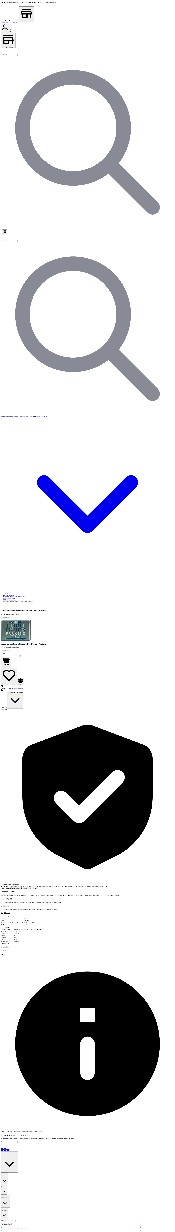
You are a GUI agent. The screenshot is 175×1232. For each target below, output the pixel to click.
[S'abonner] (1, 1144)
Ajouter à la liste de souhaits (8, 684)
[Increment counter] (20, 656)
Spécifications (16, 888)
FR (10, 30)
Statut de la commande (11, 22)
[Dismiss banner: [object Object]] (1, 5)
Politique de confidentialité (20, 1229)
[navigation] (87, 23)
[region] (87, 14)
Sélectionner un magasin (16, 688)
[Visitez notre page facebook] (2, 1150)
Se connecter (4, 32)
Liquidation (15, 416)
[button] (87, 237)
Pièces (35, 888)
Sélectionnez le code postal (15, 692)
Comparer (20, 684)
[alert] (87, 798)
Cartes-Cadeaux (35, 416)
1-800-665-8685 (37, 1131)
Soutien (3, 22)
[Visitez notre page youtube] (8, 1150)
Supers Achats (8, 416)
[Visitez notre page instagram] (5, 1150)
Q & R (30, 888)
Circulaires (22, 416)
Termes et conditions (7, 1229)
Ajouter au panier (5, 667)
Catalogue (28, 416)
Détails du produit (6, 888)
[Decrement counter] (1, 656)
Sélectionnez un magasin (8, 47)
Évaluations (24, 888)
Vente (2, 416)
